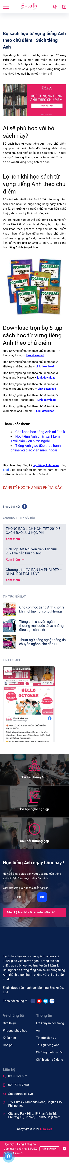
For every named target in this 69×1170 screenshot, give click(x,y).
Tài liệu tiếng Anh (47, 1045)
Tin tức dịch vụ (46, 1038)
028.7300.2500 (18, 1085)
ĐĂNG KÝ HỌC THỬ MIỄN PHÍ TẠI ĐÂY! (33, 487)
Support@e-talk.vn (20, 1094)
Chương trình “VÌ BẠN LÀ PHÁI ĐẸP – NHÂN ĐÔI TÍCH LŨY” (34, 572)
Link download (35, 355)
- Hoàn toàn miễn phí (30, 912)
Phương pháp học (15, 1030)
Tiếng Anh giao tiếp (30, 446)
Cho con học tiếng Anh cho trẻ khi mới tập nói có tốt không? (42, 609)
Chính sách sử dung (49, 1059)
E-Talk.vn (46, 1129)
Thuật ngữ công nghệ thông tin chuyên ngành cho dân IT (42, 642)
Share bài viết (11, 506)
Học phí (8, 1045)
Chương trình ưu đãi (49, 1052)
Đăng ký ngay (49, 1148)
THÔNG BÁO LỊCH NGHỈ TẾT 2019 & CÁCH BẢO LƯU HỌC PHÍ (33, 531)
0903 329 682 (17, 1076)
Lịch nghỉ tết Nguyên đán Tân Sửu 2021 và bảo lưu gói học (31, 551)
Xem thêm (13, 539)
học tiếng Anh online (46, 465)
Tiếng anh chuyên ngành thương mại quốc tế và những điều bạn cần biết (41, 626)
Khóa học (9, 1038)
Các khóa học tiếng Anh (33, 432)
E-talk (6, 470)
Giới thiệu (9, 1023)
